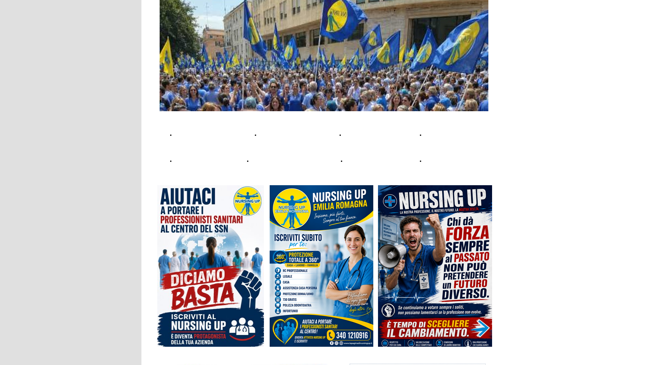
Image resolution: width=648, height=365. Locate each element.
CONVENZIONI (363, 135)
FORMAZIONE (193, 161)
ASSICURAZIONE (196, 135)
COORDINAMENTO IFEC (376, 161)
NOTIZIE (435, 135)
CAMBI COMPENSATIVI (289, 135)
